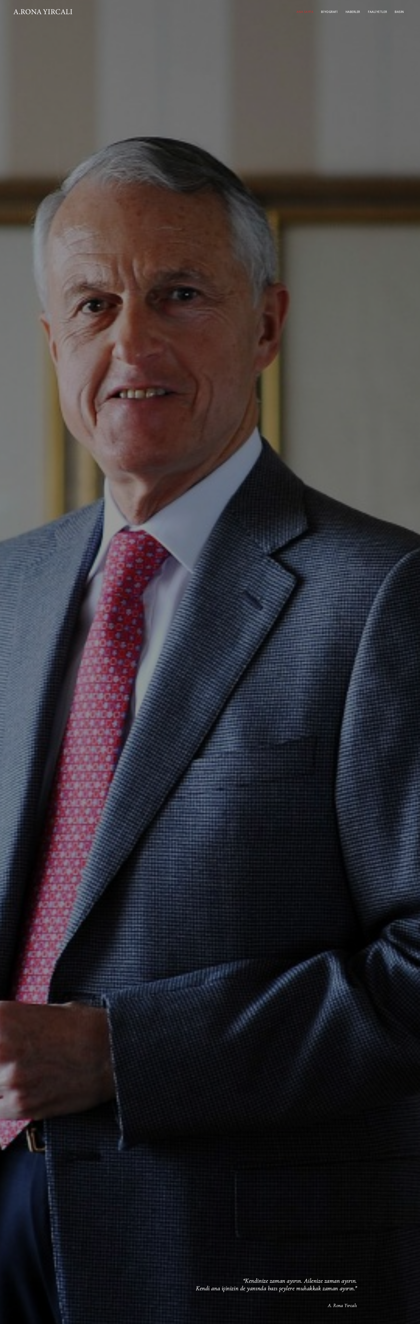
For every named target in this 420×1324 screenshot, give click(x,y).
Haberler (353, 12)
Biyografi (329, 12)
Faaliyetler (377, 12)
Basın (399, 12)
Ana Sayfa (305, 12)
